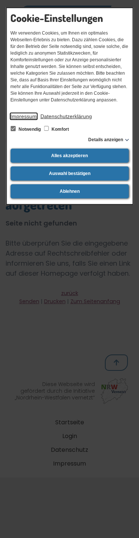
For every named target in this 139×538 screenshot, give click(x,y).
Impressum (23, 116)
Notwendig (29, 129)
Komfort (59, 129)
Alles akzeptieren (69, 155)
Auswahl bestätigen (69, 173)
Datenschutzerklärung (66, 116)
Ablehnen (70, 191)
